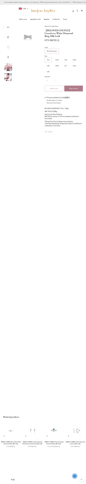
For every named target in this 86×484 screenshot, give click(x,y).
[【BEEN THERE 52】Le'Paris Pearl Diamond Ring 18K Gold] (11, 430)
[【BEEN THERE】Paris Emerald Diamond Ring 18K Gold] (53, 430)
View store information (53, 103)
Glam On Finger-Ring (51, 26)
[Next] (79, 430)
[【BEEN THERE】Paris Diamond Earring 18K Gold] (75, 430)
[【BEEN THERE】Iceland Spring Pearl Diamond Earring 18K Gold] (32, 430)
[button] (74, 476)
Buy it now (73, 88)
